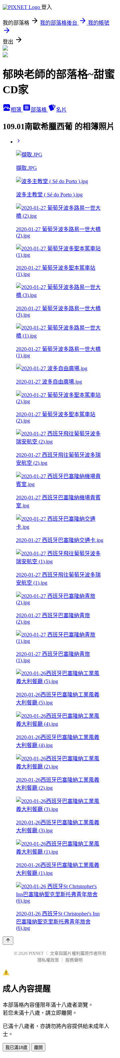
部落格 (39, 110)
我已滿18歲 (16, 1047)
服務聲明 (74, 959)
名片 (61, 110)
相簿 (17, 110)
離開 (38, 1047)
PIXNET (36, 953)
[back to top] (8, 940)
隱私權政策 (48, 959)
